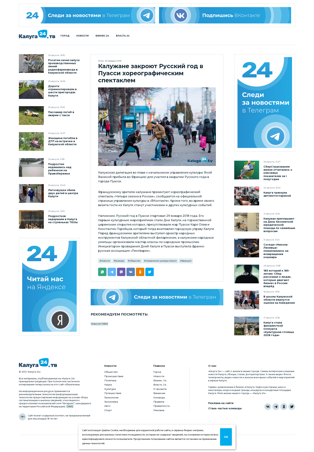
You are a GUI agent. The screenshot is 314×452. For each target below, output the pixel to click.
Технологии (111, 397)
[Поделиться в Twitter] (149, 272)
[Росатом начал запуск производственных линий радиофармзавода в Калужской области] (31, 63)
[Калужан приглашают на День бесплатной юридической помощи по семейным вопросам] (246, 222)
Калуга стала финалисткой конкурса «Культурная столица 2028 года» (278, 329)
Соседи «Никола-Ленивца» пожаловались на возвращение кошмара (275, 251)
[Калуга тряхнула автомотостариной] (246, 196)
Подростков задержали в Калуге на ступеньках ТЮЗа (63, 219)
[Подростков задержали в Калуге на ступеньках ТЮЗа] (31, 219)
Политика (110, 380)
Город (65, 36)
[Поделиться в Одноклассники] (140, 272)
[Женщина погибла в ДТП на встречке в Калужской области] (31, 141)
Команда (159, 397)
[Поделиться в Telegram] (112, 272)
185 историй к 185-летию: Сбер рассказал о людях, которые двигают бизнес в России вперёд (277, 278)
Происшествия (113, 376)
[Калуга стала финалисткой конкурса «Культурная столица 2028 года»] (246, 326)
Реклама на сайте (221, 403)
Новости (82, 36)
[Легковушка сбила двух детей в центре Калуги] (31, 193)
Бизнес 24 (102, 36)
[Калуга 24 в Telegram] (275, 406)
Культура (119, 261)
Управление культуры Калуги (161, 261)
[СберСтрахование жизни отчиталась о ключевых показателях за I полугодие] (246, 170)
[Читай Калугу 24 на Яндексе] (49, 287)
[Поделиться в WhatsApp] (102, 272)
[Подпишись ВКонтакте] (225, 15)
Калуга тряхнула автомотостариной (277, 194)
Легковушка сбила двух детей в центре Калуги (63, 193)
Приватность (161, 405)
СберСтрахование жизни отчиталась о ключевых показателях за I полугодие (277, 173)
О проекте (160, 388)
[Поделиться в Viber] (121, 272)
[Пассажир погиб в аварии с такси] (31, 115)
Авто (107, 405)
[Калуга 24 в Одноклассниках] (283, 406)
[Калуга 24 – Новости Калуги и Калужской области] (37, 34)
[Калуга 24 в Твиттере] (291, 406)
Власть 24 (123, 36)
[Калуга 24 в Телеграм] (89, 15)
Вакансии (159, 393)
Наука (108, 384)
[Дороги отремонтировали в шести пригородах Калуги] (31, 89)
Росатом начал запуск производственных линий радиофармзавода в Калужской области (64, 66)
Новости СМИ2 (99, 323)
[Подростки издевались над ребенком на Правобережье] (31, 167)
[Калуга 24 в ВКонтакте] (267, 406)
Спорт (108, 410)
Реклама (158, 410)
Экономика (111, 401)
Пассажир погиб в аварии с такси (61, 114)
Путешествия (112, 393)
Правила (158, 401)
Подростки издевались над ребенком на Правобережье (59, 169)
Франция (186, 261)
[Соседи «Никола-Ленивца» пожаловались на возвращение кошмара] (246, 248)
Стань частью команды (225, 408)
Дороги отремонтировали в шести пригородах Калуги (62, 91)
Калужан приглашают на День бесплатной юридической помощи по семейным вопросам (279, 225)
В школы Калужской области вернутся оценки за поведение (279, 299)
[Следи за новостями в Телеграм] (157, 297)
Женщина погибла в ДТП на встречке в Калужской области (62, 141)
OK (226, 437)
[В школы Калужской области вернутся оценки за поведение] (246, 300)
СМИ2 (70, 406)
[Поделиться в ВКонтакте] (130, 272)
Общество (134, 261)
